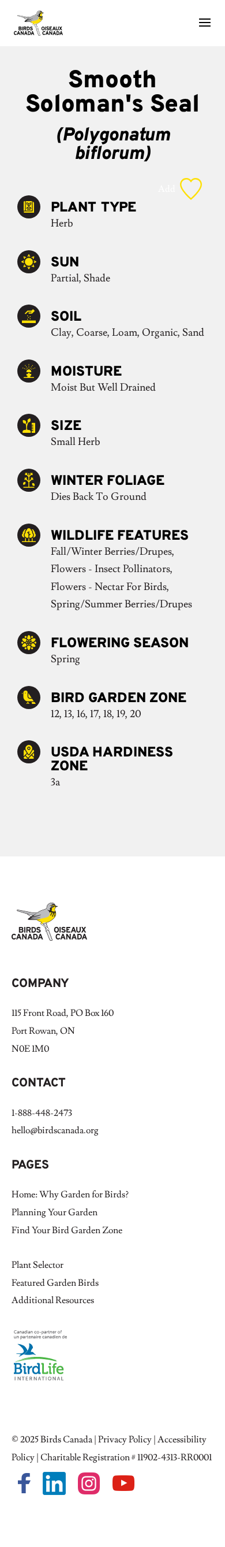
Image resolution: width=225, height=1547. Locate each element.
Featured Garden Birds (55, 1283)
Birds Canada (66, 1439)
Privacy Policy (125, 1439)
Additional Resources (53, 1300)
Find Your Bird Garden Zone (67, 1230)
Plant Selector (37, 1265)
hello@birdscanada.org (55, 1130)
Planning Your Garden (54, 1212)
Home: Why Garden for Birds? (70, 1194)
